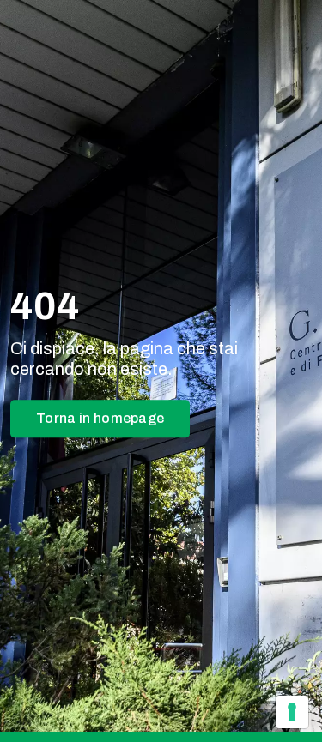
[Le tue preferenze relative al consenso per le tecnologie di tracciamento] (292, 712)
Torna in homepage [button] (100, 419)
